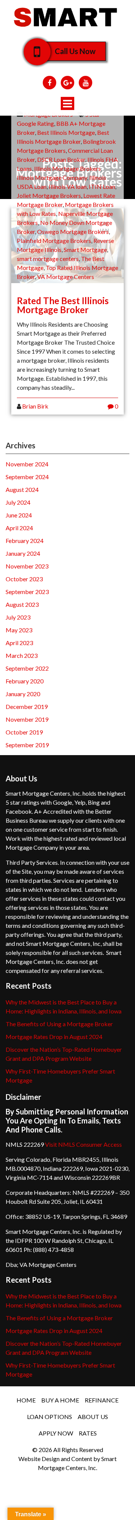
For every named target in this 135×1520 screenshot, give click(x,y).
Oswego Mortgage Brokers (73, 231)
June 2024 (19, 515)
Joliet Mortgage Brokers (49, 195)
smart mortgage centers (48, 258)
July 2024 (18, 502)
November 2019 (27, 719)
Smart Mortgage (85, 249)
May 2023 (19, 629)
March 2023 (22, 655)
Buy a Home (60, 1400)
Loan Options (49, 1416)
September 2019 (27, 744)
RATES (88, 1433)
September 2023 (27, 591)
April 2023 (19, 642)
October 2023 (24, 578)
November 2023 (27, 566)
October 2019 (24, 732)
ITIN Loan (102, 186)
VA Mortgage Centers (65, 276)
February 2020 (25, 681)
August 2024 (22, 489)
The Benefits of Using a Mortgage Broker (59, 1023)
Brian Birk (35, 406)
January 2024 (23, 553)
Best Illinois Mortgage (66, 132)
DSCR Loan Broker (61, 159)
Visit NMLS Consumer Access (83, 1144)
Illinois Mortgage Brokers (67, 168)
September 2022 (27, 668)
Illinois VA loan (68, 186)
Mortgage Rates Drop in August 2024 (54, 1036)
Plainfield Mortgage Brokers (54, 240)
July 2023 (18, 617)
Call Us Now (75, 51)
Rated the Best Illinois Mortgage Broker (63, 305)
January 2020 (23, 693)
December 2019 (27, 706)
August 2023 (22, 604)
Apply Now (56, 1433)
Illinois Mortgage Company (52, 177)
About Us (93, 1416)
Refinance (101, 1400)
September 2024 (27, 476)
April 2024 (19, 527)
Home (26, 1400)
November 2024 (27, 463)
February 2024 (25, 540)
